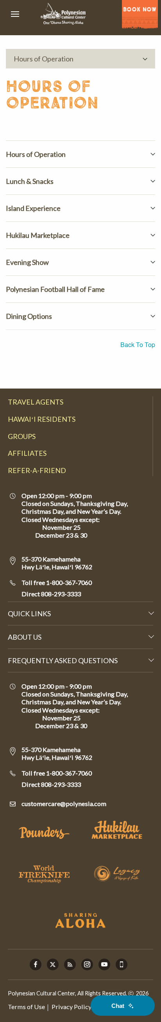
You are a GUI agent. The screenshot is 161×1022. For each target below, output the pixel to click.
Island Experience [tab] (33, 208)
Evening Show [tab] (27, 262)
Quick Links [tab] (29, 613)
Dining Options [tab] (29, 316)
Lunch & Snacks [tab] (30, 181)
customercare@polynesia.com (63, 803)
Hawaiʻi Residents (41, 419)
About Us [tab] (24, 637)
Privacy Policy (71, 1006)
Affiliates (27, 453)
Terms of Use (26, 1006)
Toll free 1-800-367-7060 (56, 582)
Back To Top (137, 344)
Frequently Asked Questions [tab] (63, 660)
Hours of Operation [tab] (36, 154)
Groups (22, 436)
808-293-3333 (60, 593)
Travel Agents (35, 402)
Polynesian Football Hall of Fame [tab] (55, 289)
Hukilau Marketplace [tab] (38, 235)
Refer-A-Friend (37, 470)
